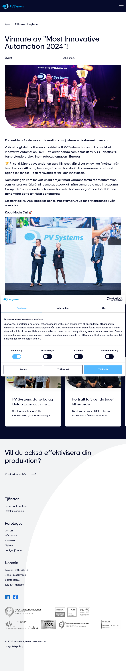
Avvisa (23, 369)
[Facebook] (15, 597)
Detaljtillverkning (14, 510)
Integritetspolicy (14, 646)
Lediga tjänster (13, 550)
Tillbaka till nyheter (27, 24)
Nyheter (9, 545)
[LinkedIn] (7, 597)
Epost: (15, 574)
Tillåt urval (63, 369)
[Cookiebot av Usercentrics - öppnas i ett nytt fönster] (109, 299)
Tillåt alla (103, 369)
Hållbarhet (11, 535)
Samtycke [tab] (22, 308)
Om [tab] (104, 308)
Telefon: (16, 569)
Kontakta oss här (16, 474)
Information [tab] (63, 308)
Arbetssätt (10, 540)
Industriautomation (15, 506)
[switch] (47, 356)
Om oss (9, 530)
